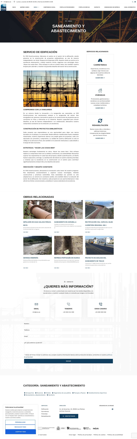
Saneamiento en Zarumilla (65, 222)
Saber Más (99, 78)
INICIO (14, 7)
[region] (20, 420)
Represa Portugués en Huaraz (67, 258)
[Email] (36, 304)
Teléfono (26, 330)
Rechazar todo (20, 427)
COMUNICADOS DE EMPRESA (112, 7)
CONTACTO (97, 7)
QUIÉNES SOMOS (24, 7)
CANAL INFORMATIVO (129, 7)
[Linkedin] (135, 2)
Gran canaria (101, 309)
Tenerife (68, 309)
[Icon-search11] (133, 2)
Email (36, 309)
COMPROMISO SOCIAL (49, 7)
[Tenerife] (68, 304)
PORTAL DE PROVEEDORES (67, 7)
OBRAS (35, 7)
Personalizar (20, 422)
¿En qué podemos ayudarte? (33, 342)
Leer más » (25, 232)
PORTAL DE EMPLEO (84, 7)
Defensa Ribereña (30, 258)
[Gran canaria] (100, 304)
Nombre (26, 323)
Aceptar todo (20, 431)
